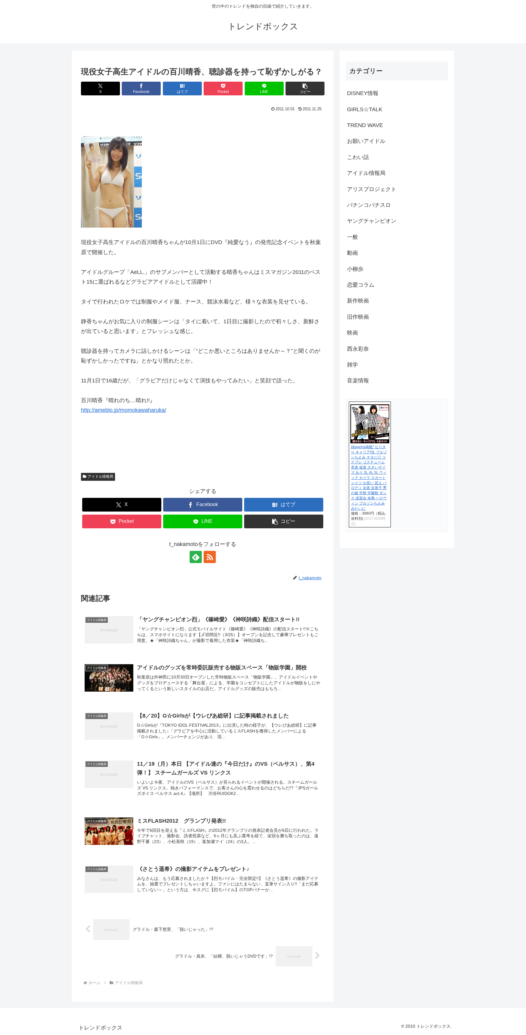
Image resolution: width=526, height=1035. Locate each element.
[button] (305, 88)
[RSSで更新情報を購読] (210, 557)
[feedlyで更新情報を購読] (196, 557)
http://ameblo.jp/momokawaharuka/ (123, 410)
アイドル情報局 (100, 476)
